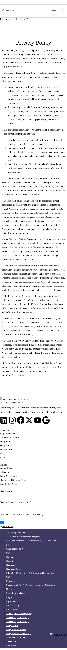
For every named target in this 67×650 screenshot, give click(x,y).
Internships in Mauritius (16, 593)
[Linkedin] (4, 420)
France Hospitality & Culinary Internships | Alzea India (30, 585)
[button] (62, 10)
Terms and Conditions (16, 638)
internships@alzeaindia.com (14, 375)
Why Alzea (11, 646)
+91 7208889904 (7, 498)
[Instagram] (12, 420)
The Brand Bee (50, 514)
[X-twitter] (29, 420)
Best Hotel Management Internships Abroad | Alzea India (31, 541)
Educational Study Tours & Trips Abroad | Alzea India (30, 573)
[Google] (46, 420)
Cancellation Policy (14, 549)
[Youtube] (37, 420)
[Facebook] (21, 420)
